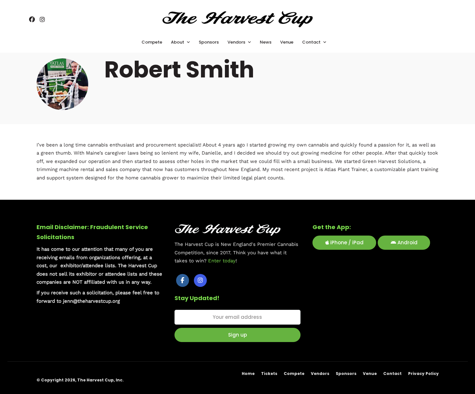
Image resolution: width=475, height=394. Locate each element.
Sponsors (346, 373)
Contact (392, 373)
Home (248, 373)
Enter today (222, 261)
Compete (294, 373)
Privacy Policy (423, 373)
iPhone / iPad (346, 242)
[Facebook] (182, 280)
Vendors (320, 373)
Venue (370, 373)
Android (406, 242)
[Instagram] (42, 20)
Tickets (269, 373)
